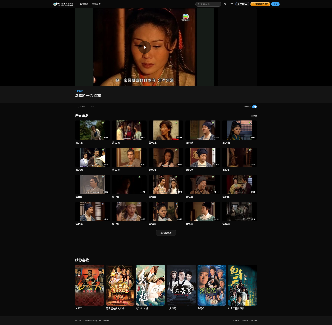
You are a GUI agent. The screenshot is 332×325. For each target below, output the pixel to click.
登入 (275, 4)
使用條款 (245, 321)
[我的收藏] (231, 4)
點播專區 (84, 4)
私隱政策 (236, 321)
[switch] (254, 106)
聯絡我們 (254, 321)
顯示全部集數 (166, 233)
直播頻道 (96, 4)
